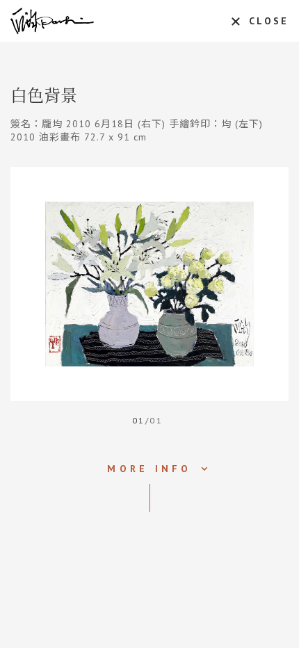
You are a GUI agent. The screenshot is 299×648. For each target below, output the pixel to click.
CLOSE (269, 21)
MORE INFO (149, 468)
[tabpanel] (149, 284)
